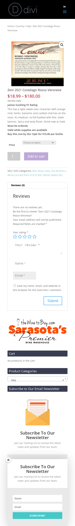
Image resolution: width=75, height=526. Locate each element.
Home (11, 26)
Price (12, 145)
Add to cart (36, 156)
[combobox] (38, 378)
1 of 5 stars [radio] (15, 237)
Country (20, 26)
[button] (62, 45)
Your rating (20, 232)
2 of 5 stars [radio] (20, 237)
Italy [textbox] (36, 380)
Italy (28, 26)
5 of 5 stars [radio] (34, 237)
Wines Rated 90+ (53, 175)
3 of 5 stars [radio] (25, 237)
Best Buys (38, 170)
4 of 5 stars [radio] (30, 237)
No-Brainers (58, 170)
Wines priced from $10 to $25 (25, 175)
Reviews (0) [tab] (18, 185)
